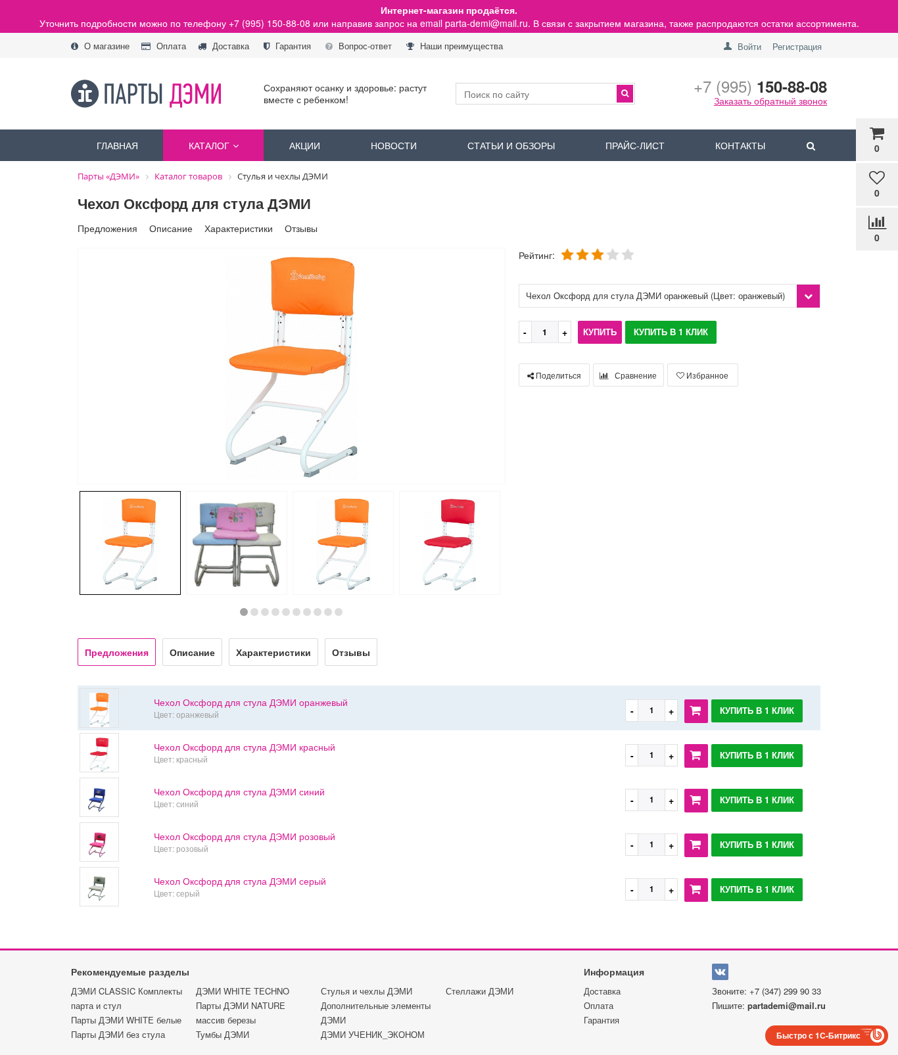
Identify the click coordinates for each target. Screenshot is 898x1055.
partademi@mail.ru (786, 1005)
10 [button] (339, 612)
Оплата (170, 46)
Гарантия (292, 46)
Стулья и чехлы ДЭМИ (366, 991)
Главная (117, 145)
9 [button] (328, 612)
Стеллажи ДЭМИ (479, 991)
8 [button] (317, 612)
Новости (394, 145)
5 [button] (286, 612)
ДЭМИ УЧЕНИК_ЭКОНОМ (373, 1034)
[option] (291, 367)
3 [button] (265, 612)
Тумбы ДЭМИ (222, 1034)
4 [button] (275, 612)
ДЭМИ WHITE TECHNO (242, 991)
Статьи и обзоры (511, 145)
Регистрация (797, 46)
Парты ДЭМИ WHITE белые (126, 1020)
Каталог (209, 145)
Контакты (740, 145)
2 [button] (254, 612)
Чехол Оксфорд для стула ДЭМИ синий (239, 791)
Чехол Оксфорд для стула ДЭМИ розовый (244, 836)
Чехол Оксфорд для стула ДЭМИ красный (244, 746)
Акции (304, 145)
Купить (600, 331)
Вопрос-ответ (364, 46)
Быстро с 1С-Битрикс (818, 1035)
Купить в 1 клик (671, 331)
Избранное (706, 375)
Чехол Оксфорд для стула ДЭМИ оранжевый (251, 702)
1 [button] (244, 612)
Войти (749, 46)
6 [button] (296, 612)
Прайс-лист (635, 145)
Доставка (229, 46)
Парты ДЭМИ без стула (118, 1034)
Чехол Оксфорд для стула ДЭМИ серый (240, 880)
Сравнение (635, 375)
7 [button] (307, 612)
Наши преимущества (460, 46)
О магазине (106, 46)
